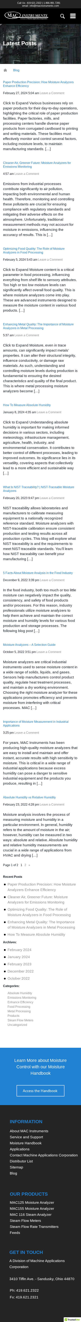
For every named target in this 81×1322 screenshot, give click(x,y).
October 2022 (19, 978)
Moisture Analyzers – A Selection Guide (29, 644)
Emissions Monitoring (22, 997)
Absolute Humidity (20, 993)
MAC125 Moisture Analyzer (32, 1202)
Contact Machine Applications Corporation (44, 1155)
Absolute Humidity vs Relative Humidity (29, 797)
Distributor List (21, 1161)
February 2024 (19, 950)
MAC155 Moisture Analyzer (32, 1209)
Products (13, 1015)
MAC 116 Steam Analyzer (30, 1215)
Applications (20, 1149)
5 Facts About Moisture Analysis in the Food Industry (38, 573)
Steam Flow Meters (20, 1020)
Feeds (15, 1233)
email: (40, 5)
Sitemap (16, 1167)
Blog (13, 1173)
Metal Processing (19, 1011)
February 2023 (19, 964)
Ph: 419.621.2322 (24, 1290)
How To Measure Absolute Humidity (27, 405)
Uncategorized (17, 1024)
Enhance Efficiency (20, 1002)
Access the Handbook (40, 1091)
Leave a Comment (52, 93)
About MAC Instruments (29, 1131)
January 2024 (19, 957)
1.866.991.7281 (52, 3)
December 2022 (21, 971)
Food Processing (19, 1006)
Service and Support (26, 1137)
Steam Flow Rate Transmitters (34, 1227)
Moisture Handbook (26, 1143)
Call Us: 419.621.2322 (29, 3)
